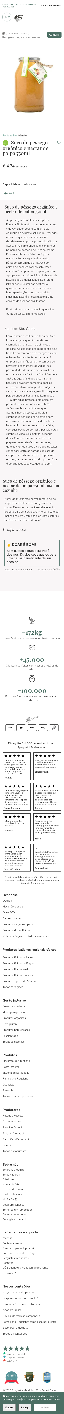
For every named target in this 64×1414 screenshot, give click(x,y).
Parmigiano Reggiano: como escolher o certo (30, 1322)
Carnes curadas (12, 918)
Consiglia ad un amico (15, 1219)
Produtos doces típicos (16, 930)
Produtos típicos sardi (15, 969)
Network (8, 1273)
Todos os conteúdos (15, 1334)
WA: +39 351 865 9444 (50, 5)
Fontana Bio (10, 135)
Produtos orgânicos (14, 1018)
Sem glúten (10, 1024)
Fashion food (10, 1036)
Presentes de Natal (14, 1006)
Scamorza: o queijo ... (15, 1327)
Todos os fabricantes (15, 1151)
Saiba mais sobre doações (18, 569)
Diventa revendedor (15, 1214)
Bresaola (8, 1090)
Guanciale (8, 1084)
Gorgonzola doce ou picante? (20, 1298)
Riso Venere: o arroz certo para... (22, 1304)
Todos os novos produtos (18, 1096)
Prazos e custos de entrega (19, 1253)
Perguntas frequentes (16, 1258)
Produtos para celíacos (16, 1030)
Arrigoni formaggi (13, 1133)
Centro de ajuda (12, 1243)
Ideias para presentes (15, 1012)
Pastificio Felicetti (13, 1115)
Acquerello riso (12, 1121)
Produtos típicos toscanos (18, 975)
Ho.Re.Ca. (9, 1199)
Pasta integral (11, 1067)
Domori (7, 1145)
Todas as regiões (13, 987)
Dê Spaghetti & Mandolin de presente (25, 1267)
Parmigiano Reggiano (15, 1078)
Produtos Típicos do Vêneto (19, 981)
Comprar (54, 34)
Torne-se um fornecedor (17, 1209)
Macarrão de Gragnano (16, 1061)
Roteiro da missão (13, 1189)
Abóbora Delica (12, 1310)
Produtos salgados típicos (18, 924)
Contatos (8, 1263)
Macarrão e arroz (13, 906)
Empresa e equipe (14, 1169)
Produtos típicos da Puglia (18, 963)
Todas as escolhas (14, 1042)
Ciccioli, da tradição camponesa (21, 1316)
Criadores (8, 1179)
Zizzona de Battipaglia (16, 1073)
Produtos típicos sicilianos (18, 957)
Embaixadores (11, 1174)
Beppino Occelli (12, 1127)
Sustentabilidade (13, 1194)
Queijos (7, 901)
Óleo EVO (9, 912)
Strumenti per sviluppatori (18, 1248)
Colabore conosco (13, 1205)
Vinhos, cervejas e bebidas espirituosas (26, 936)
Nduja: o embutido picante (18, 1292)
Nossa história (11, 1184)
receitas (7, 1238)
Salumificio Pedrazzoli (16, 1139)
